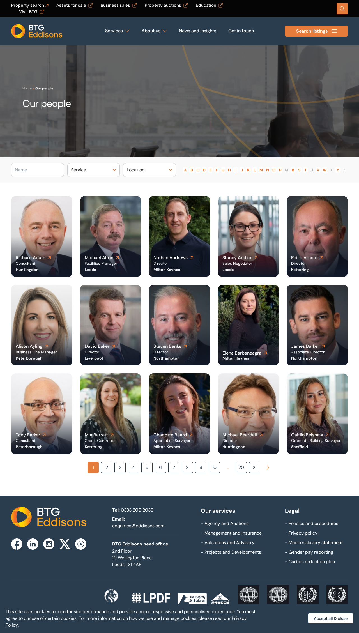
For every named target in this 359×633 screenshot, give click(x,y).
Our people (44, 88)
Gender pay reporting (309, 552)
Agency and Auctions (224, 523)
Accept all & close (331, 618)
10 (214, 467)
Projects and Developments (231, 552)
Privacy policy (301, 533)
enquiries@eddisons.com (138, 526)
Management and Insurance (231, 533)
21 (255, 467)
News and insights (197, 31)
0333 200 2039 (137, 510)
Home (27, 88)
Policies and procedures (311, 523)
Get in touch (241, 31)
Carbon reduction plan (310, 562)
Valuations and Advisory (227, 542)
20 (241, 467)
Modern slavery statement (314, 542)
